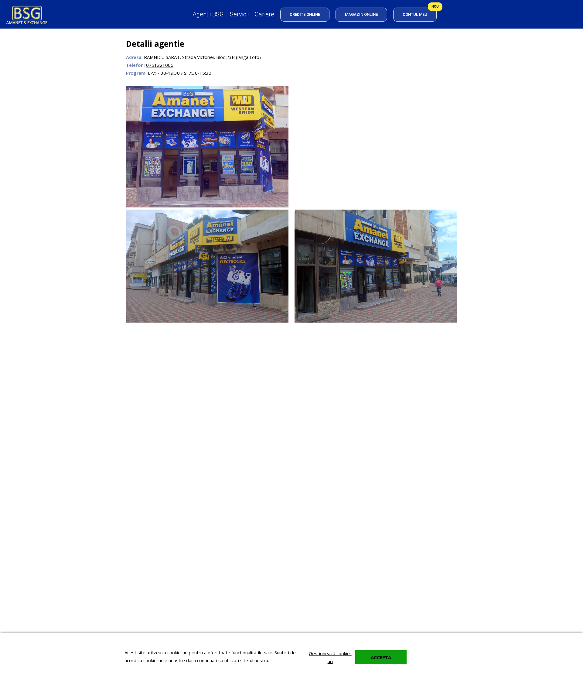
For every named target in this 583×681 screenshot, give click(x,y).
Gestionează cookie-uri (330, 657)
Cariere (264, 14)
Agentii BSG (208, 14)
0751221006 (159, 65)
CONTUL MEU (415, 14)
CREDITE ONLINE (305, 14)
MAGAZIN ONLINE (361, 14)
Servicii (239, 14)
